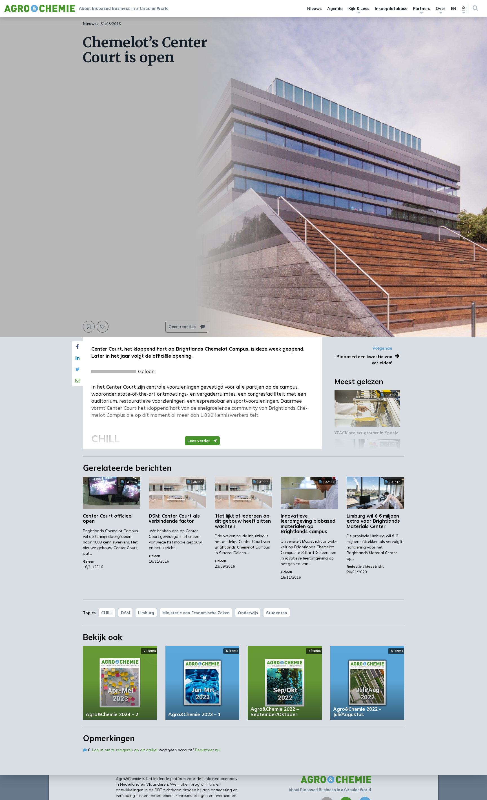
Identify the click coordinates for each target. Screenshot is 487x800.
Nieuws (314, 8)
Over (440, 8)
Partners (421, 8)
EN (453, 8)
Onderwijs (248, 612)
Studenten (276, 612)
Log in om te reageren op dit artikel (124, 749)
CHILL (107, 612)
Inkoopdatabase (391, 8)
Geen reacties (183, 326)
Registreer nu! (207, 749)
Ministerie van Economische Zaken (196, 612)
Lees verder (199, 440)
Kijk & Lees (358, 8)
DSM (125, 612)
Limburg (146, 612)
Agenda (335, 8)
